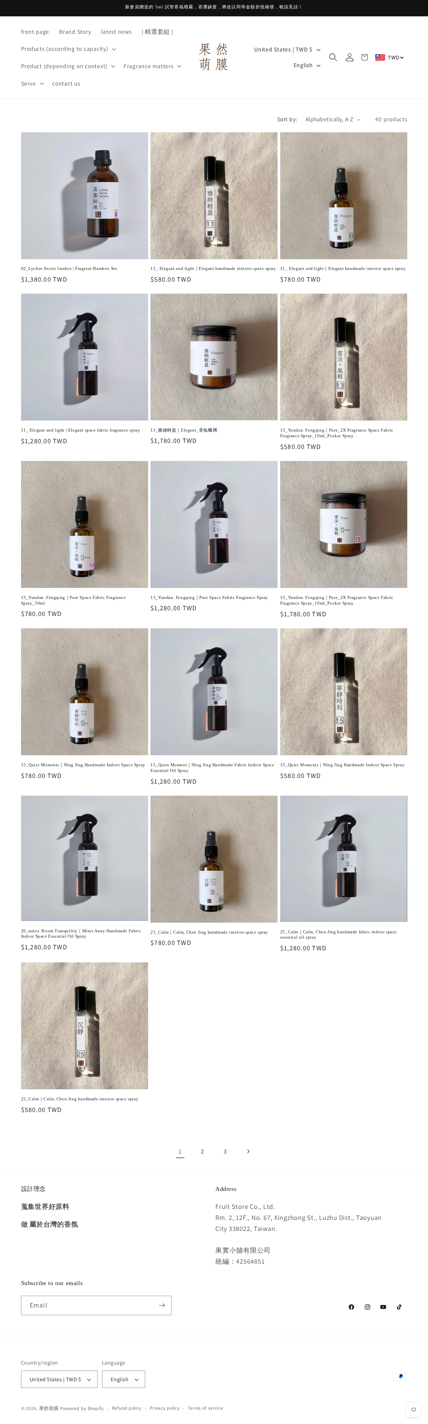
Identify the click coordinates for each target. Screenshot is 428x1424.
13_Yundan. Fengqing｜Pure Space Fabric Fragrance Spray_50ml (73, 600)
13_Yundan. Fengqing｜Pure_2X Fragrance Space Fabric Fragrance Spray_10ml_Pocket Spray (337, 433)
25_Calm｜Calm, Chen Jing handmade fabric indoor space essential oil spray (338, 934)
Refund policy (126, 1408)
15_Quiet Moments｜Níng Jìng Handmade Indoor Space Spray (83, 764)
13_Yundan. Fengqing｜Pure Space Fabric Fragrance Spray (209, 597)
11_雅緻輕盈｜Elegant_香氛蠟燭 (183, 430)
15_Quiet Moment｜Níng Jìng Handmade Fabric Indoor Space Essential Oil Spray (212, 767)
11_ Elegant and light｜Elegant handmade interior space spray (213, 268)
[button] (68, 48)
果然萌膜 (49, 1408)
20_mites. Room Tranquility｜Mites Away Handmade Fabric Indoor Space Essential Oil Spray (81, 933)
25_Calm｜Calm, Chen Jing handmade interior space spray (209, 932)
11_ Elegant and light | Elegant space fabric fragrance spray (80, 430)
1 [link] (180, 1151)
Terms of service (205, 1408)
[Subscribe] (162, 1305)
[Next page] (248, 1151)
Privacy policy (165, 1408)
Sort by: (287, 119)
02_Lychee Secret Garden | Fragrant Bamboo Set (69, 268)
